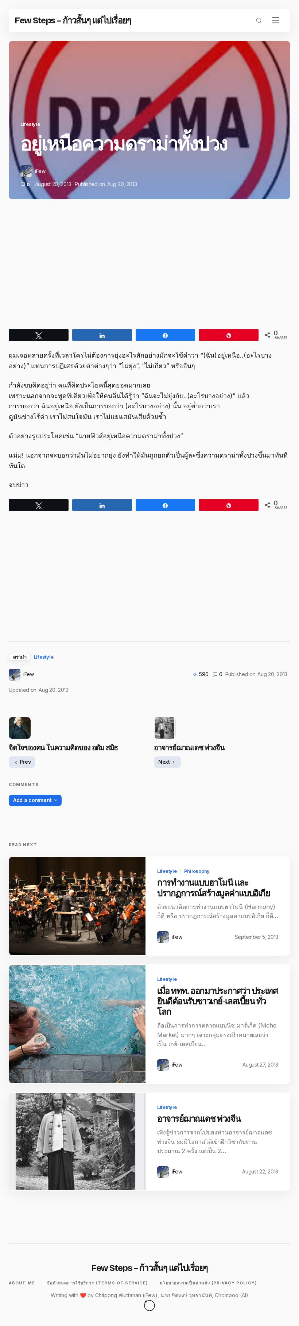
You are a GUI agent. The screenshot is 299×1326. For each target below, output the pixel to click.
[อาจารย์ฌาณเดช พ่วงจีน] (77, 1141)
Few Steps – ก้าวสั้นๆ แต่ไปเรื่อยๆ (73, 20)
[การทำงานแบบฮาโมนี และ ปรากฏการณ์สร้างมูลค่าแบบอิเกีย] (77, 906)
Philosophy (197, 871)
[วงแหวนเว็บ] (149, 1305)
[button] (259, 20)
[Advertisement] (149, 271)
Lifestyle (30, 124)
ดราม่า (20, 657)
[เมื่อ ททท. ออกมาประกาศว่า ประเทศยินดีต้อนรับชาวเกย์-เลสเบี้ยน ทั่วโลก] (77, 1024)
